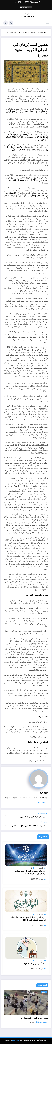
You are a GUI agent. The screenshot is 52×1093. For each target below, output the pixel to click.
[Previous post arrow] (5, 815)
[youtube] (21, 7)
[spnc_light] (5, 22)
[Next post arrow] (5, 825)
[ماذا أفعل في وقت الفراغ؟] (26, 947)
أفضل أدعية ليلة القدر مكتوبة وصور (33, 817)
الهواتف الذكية (43, 992)
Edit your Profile (38, 798)
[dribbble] (26, 7)
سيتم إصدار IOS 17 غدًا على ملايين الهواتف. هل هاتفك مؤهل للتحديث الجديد (26, 1020)
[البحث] (11, 23)
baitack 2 (40, 868)
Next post (44, 822)
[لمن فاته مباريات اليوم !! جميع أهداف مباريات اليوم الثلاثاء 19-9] (26, 855)
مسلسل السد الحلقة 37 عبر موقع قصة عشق (29, 825)
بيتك (26, 13)
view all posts (43, 803)
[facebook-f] (31, 7)
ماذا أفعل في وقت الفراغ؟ (35, 963)
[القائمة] (47, 23)
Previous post (42, 813)
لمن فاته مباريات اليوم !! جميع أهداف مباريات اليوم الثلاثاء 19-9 (30, 872)
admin (44, 793)
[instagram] (23, 7)
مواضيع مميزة (34, 992)
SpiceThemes (15, 1043)
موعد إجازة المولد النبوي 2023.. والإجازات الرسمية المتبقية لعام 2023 (28, 918)
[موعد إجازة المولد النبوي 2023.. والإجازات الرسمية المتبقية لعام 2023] (26, 901)
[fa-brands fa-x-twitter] (28, 7)
